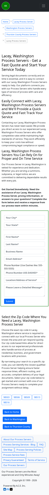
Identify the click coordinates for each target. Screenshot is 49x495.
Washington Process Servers (19, 28)
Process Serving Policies (28, 449)
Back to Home (11, 411)
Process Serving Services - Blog (19, 444)
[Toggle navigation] (43, 6)
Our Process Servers (13, 465)
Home (5, 21)
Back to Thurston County (17, 426)
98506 (17, 397)
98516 (6, 402)
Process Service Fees (14, 454)
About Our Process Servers (17, 439)
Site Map (7, 449)
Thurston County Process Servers (21, 34)
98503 (6, 397)
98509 (27, 397)
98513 (37, 397)
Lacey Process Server (23, 21)
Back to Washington (14, 419)
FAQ (41, 444)
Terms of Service (36, 460)
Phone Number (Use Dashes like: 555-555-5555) (23, 267)
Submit (9, 301)
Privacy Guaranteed (13, 460)
